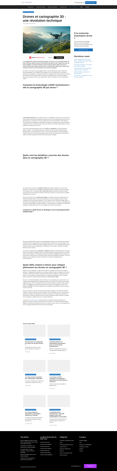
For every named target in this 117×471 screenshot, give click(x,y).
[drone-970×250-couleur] (46, 149)
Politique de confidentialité (85, 444)
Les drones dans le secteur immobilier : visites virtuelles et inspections (27, 451)
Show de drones (63, 455)
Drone (61, 442)
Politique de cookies (84, 446)
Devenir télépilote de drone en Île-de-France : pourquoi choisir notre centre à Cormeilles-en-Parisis (83, 61)
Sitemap (81, 448)
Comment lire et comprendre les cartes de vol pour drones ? (34, 343)
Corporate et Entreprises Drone (67, 440)
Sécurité (61, 450)
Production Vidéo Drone (65, 448)
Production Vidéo (63, 7)
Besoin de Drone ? (90, 2)
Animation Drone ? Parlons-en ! (90, 466)
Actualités (87, 7)
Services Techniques (73, 7)
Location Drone (31, 7)
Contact (81, 7)
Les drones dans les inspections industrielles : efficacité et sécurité (33, 413)
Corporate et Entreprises (52, 7)
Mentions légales (83, 440)
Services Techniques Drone (28, 12)
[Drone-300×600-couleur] (83, 117)
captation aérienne (34, 300)
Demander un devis (83, 49)
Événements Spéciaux (40, 7)
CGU (80, 442)
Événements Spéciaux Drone (66, 444)
